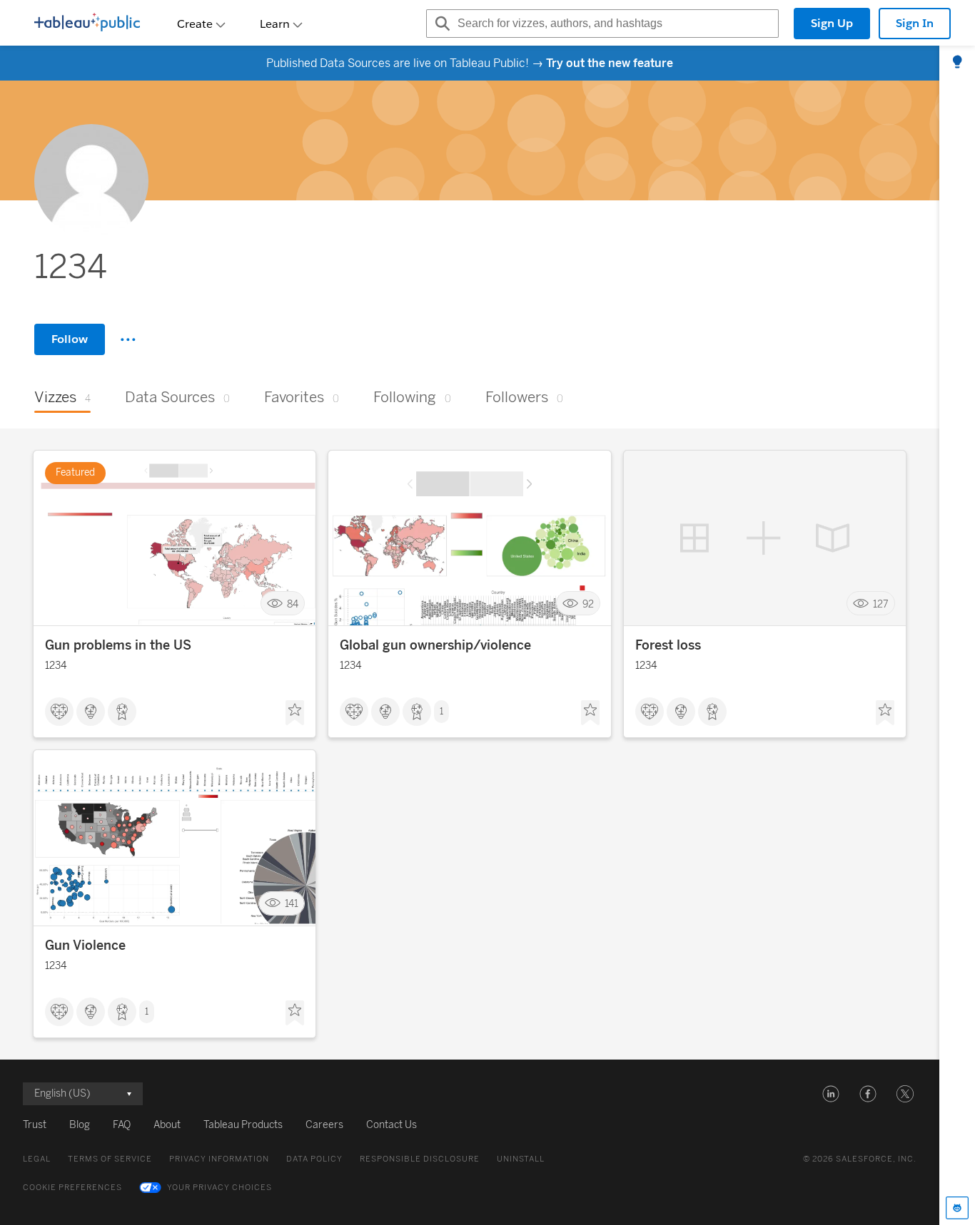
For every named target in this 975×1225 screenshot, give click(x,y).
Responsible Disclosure (420, 1159)
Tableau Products (243, 1125)
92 (588, 604)
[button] (830, 1093)
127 (881, 604)
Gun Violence (85, 945)
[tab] (957, 62)
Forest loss (668, 645)
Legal (37, 1159)
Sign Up (832, 23)
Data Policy (314, 1159)
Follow (69, 339)
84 (292, 604)
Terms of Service (110, 1159)
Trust (34, 1125)
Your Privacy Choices (219, 1187)
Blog (79, 1125)
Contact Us (391, 1125)
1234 (55, 666)
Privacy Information (219, 1159)
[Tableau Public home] (87, 23)
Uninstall (521, 1159)
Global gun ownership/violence (435, 645)
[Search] (440, 23)
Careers (324, 1125)
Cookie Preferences (72, 1187)
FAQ (122, 1125)
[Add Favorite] (295, 713)
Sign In (915, 23)
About (167, 1125)
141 (291, 904)
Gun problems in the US (118, 645)
